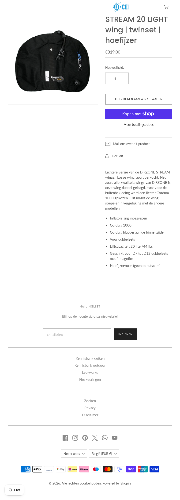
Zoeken (90, 401)
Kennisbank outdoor (90, 365)
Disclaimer (90, 415)
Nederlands (72, 454)
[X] (95, 438)
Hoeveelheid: (114, 67)
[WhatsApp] (105, 438)
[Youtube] (114, 438)
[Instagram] (75, 438)
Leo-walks (90, 372)
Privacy (90, 408)
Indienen (125, 334)
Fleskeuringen (90, 379)
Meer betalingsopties (139, 125)
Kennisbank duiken (90, 358)
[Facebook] (65, 438)
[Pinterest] (85, 438)
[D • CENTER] (114, 7)
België (102, 454)
